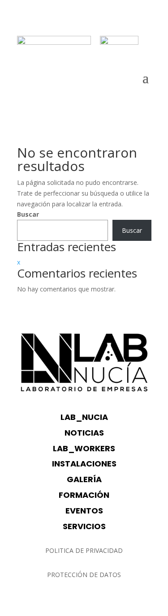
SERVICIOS (84, 526)
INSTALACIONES (84, 463)
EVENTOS (84, 510)
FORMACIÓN (84, 494)
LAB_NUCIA (84, 417)
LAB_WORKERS (84, 448)
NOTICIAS (84, 432)
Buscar (28, 214)
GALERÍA (84, 479)
